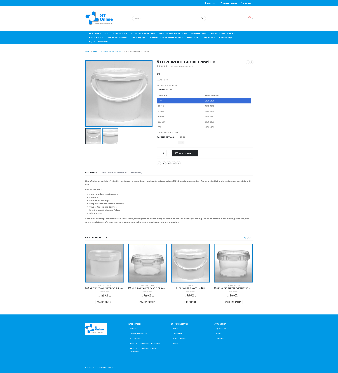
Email (178, 163)
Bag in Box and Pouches (99, 33)
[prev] (248, 62)
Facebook (159, 163)
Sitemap (176, 343)
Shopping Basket (230, 3)
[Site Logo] (101, 18)
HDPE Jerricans (95, 37)
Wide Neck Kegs (225, 37)
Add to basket (186, 153)
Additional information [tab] (114, 172)
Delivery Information (138, 333)
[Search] (202, 18)
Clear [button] (181, 142)
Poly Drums (208, 37)
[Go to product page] (104, 263)
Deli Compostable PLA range (143, 33)
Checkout (247, 3)
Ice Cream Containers (116, 37)
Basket (219, 333)
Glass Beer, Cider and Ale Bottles (173, 33)
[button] (86, 93)
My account (221, 328)
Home (175, 328)
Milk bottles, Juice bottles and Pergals (165, 37)
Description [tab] (91, 172)
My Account (211, 3)
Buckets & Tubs (119, 33)
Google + (174, 163)
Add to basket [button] (105, 302)
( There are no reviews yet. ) (181, 66)
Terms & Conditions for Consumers (145, 343)
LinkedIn (168, 163)
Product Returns (179, 338)
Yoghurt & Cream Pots (98, 42)
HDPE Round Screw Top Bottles (223, 33)
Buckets (169, 89)
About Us (133, 328)
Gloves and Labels (198, 33)
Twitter (164, 163)
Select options (191, 302)
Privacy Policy (135, 338)
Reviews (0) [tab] (136, 172)
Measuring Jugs (138, 37)
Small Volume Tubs (105, 286)
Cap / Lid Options (165, 137)
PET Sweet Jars (193, 37)
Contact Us (177, 333)
